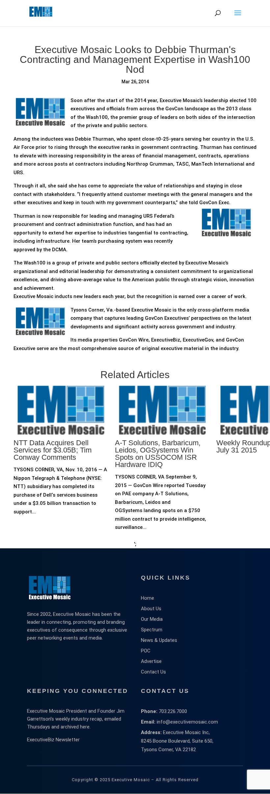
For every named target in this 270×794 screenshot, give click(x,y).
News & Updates (159, 640)
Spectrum (151, 630)
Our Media (152, 619)
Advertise (151, 661)
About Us (151, 609)
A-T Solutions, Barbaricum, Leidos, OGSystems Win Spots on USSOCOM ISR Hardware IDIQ (158, 454)
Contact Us (153, 672)
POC (145, 651)
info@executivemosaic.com (187, 722)
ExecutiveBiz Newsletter (53, 740)
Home (147, 598)
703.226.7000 (173, 711)
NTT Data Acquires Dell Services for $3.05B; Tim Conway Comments (53, 450)
